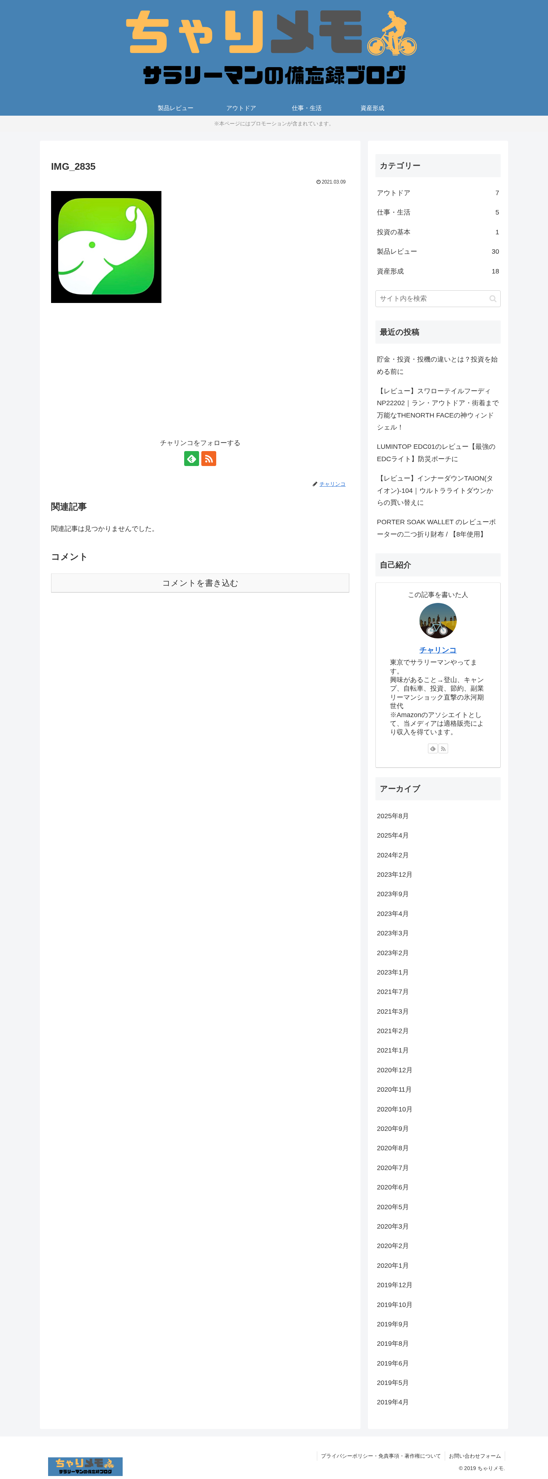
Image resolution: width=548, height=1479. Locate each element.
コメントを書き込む (200, 583)
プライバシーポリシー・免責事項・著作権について (381, 1456)
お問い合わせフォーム (475, 1456)
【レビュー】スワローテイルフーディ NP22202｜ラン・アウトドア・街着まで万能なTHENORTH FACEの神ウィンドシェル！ (438, 409)
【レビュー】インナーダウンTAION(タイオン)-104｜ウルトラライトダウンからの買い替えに (435, 490)
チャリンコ (438, 650)
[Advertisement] (200, 375)
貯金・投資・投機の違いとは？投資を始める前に (437, 365)
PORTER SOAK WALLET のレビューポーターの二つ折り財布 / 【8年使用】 (436, 528)
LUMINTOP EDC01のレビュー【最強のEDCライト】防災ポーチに (436, 452)
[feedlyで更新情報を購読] (191, 458)
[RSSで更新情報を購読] (208, 458)
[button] (493, 298)
